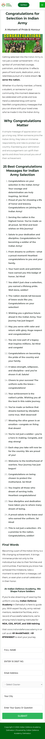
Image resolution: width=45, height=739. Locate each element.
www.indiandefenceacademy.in (23, 629)
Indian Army (34, 57)
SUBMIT (22, 715)
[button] (23, 5)
